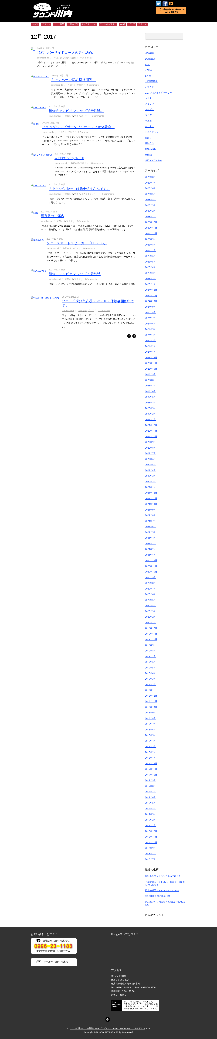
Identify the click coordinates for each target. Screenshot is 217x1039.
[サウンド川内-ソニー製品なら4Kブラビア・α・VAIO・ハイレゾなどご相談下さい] (53, 15)
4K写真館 (149, 53)
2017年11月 (151, 768)
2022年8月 (150, 447)
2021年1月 (150, 554)
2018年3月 (150, 746)
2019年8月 (150, 650)
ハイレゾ (149, 103)
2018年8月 (150, 718)
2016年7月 (150, 859)
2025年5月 (150, 261)
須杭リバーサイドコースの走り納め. (65, 52)
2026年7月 (150, 182)
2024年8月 (150, 312)
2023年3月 (150, 408)
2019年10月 (151, 639)
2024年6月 (150, 323)
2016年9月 (150, 847)
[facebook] (165, 3)
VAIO (122, 24)
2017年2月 (150, 819)
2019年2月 (150, 684)
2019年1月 (150, 690)
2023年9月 (150, 374)
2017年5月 (150, 802)
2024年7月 (150, 317)
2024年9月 (150, 306)
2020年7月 (150, 588)
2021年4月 (150, 537)
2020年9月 (150, 577)
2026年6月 (150, 188)
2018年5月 (150, 735)
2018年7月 (150, 723)
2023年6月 (150, 391)
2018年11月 (151, 701)
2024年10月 (151, 301)
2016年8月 (150, 853)
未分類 (73, 57)
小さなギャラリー (89, 193)
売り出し (149, 126)
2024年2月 (150, 346)
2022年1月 (150, 487)
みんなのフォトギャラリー (158, 92)
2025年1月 (150, 284)
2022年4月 (150, 470)
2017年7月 (150, 791)
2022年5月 (150, 464)
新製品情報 (150, 148)
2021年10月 (151, 503)
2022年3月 (150, 475)
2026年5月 (150, 193)
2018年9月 (150, 712)
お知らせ (58, 57)
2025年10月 (151, 233)
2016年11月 (151, 836)
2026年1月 (150, 216)
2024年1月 (150, 351)
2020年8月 (150, 582)
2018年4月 (150, 740)
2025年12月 (151, 222)
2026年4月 (150, 199)
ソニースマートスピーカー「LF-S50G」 (77, 243)
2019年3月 (150, 678)
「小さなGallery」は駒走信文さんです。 (79, 188)
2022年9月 (150, 441)
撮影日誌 (149, 143)
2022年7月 (150, 453)
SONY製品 (150, 58)
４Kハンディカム (153, 160)
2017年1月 (150, 825)
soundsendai (43, 57)
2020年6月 (150, 594)
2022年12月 (151, 425)
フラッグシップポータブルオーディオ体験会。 (78, 127)
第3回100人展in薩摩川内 (157, 895)
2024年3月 (150, 340)
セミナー (149, 98)
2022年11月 (151, 430)
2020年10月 (151, 571)
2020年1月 (150, 622)
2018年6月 (150, 729)
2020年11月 (151, 566)
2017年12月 (151, 763)
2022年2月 (150, 481)
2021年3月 (150, 543)
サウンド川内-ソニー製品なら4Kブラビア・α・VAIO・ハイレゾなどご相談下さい (107, 1028)
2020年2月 (150, 616)
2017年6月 (150, 797)
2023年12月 (151, 357)
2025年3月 (150, 272)
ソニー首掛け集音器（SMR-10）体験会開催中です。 (98, 303)
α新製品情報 (151, 81)
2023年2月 (150, 413)
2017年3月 (150, 814)
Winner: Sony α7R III (69, 158)
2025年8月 (150, 244)
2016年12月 (151, 831)
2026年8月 (150, 176)
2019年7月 (150, 656)
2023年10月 (151, 368)
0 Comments (86, 57)
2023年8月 (150, 380)
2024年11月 (151, 295)
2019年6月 (150, 661)
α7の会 (148, 70)
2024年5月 (150, 329)
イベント (46, 24)
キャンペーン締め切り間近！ (73, 79)
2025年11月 (151, 227)
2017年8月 (150, 785)
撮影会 (148, 137)
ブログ (132, 24)
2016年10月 (151, 842)
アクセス (142, 24)
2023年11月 (151, 363)
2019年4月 (150, 673)
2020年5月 (150, 599)
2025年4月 (150, 267)
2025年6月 (150, 255)
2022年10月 (151, 436)
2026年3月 (150, 205)
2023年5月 (150, 396)
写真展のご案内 (52, 216)
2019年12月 (151, 628)
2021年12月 (151, 492)
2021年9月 (150, 509)
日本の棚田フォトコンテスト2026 (162, 890)
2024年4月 (150, 334)
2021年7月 (150, 520)
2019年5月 (150, 667)
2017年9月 (150, 780)
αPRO (148, 75)
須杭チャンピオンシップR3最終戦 (75, 274)
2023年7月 (150, 385)
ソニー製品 (59, 24)
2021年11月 (151, 498)
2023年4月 (150, 402)
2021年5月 (150, 532)
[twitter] (158, 3)
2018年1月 (150, 757)
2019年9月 (150, 645)
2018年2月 (150, 752)
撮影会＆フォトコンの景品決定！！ (163, 876)
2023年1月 (150, 419)
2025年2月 (150, 278)
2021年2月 (150, 549)
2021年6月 (150, 526)
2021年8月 (150, 515)
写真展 (148, 120)
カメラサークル (89, 24)
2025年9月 (150, 239)
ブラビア (149, 109)
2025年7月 (150, 250)
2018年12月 (151, 695)
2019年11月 (151, 633)
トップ (35, 24)
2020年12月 (151, 560)
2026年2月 (150, 210)
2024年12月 (151, 289)
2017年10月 (151, 774)
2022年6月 (150, 458)
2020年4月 (150, 605)
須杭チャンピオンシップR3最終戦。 (76, 110)
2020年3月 (150, 611)
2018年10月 (151, 707)
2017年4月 (150, 808)
